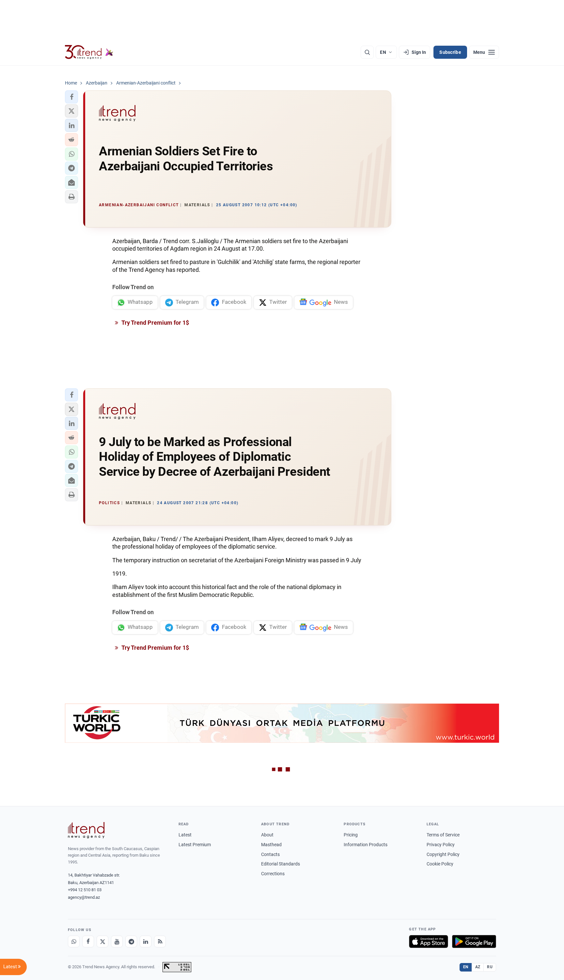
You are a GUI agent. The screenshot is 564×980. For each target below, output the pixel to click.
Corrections (273, 873)
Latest (185, 834)
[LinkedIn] (145, 941)
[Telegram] (131, 941)
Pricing (351, 834)
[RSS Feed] (160, 941)
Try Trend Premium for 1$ (154, 322)
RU (490, 967)
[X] (102, 941)
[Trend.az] (89, 52)
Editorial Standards (280, 863)
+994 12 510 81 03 (85, 889)
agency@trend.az (84, 897)
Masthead (271, 844)
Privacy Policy (441, 844)
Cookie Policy (440, 863)
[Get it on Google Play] (474, 941)
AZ (477, 967)
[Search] (367, 52)
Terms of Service (443, 834)
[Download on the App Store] (428, 941)
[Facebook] (88, 941)
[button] (71, 97)
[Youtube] (117, 941)
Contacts (270, 854)
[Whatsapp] (74, 941)
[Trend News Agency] (86, 830)
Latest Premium (195, 844)
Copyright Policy (443, 854)
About (267, 834)
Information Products (365, 844)
